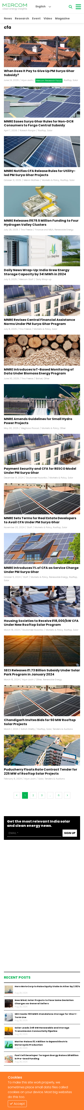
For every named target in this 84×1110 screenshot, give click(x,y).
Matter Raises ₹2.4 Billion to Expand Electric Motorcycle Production (41, 1043)
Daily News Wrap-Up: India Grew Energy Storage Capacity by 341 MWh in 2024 (36, 272)
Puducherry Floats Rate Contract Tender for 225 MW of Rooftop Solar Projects (40, 772)
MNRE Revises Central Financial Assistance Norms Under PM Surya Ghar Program (39, 322)
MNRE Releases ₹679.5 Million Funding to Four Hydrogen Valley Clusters (41, 223)
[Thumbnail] (9, 990)
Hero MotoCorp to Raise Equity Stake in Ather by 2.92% (47, 986)
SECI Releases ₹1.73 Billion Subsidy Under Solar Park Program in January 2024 (42, 672)
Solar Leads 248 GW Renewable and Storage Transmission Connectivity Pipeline (42, 1029)
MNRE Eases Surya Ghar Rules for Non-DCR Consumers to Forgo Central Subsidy (39, 124)
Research (22, 18)
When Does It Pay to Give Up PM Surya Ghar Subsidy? (39, 73)
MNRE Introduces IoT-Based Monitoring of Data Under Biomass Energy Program (39, 372)
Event (36, 18)
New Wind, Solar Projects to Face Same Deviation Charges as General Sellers (44, 1002)
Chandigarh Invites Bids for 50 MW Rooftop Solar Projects (40, 722)
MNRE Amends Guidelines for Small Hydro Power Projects (38, 421)
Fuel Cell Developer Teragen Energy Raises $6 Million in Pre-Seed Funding (47, 1057)
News (8, 18)
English (41, 6)
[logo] (14, 6)
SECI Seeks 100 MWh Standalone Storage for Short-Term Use (46, 1015)
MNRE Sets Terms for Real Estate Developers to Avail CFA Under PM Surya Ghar (40, 520)
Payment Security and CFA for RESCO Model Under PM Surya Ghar (40, 471)
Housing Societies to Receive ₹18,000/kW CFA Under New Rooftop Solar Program (41, 623)
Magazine (62, 18)
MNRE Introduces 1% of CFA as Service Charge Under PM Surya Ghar (41, 570)
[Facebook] (42, 51)
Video (48, 18)
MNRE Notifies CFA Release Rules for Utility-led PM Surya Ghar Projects (39, 173)
